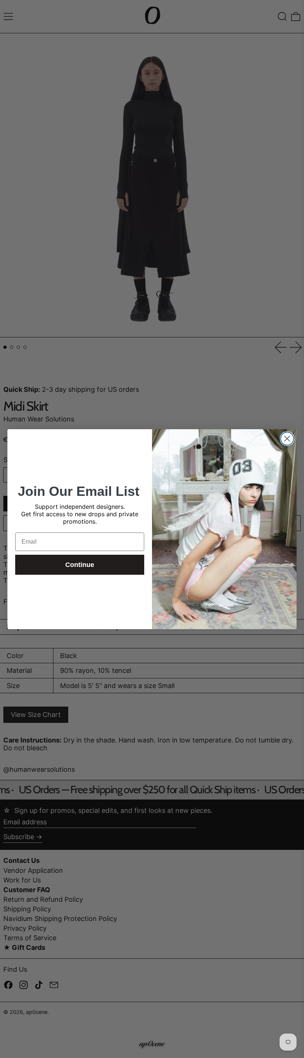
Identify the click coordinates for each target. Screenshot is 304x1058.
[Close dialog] (287, 438)
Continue (79, 564)
